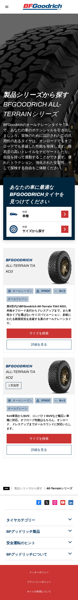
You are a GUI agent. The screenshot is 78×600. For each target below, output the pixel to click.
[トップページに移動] (42, 6)
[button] (39, 214)
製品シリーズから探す (28, 488)
